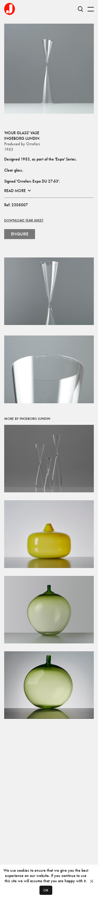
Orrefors (33, 143)
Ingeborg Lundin (21, 138)
